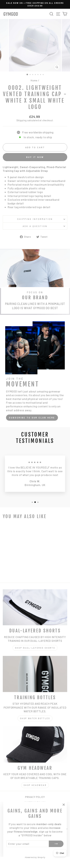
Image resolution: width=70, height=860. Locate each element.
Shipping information (35, 219)
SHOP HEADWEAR (35, 785)
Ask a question (35, 226)
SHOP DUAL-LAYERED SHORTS (35, 648)
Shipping (21, 120)
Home (34, 80)
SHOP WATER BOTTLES (35, 718)
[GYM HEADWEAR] (35, 744)
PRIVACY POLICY (35, 796)
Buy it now (35, 157)
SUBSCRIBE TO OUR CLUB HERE (32, 417)
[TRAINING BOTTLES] (35, 674)
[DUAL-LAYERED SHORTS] (35, 607)
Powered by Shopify (35, 857)
